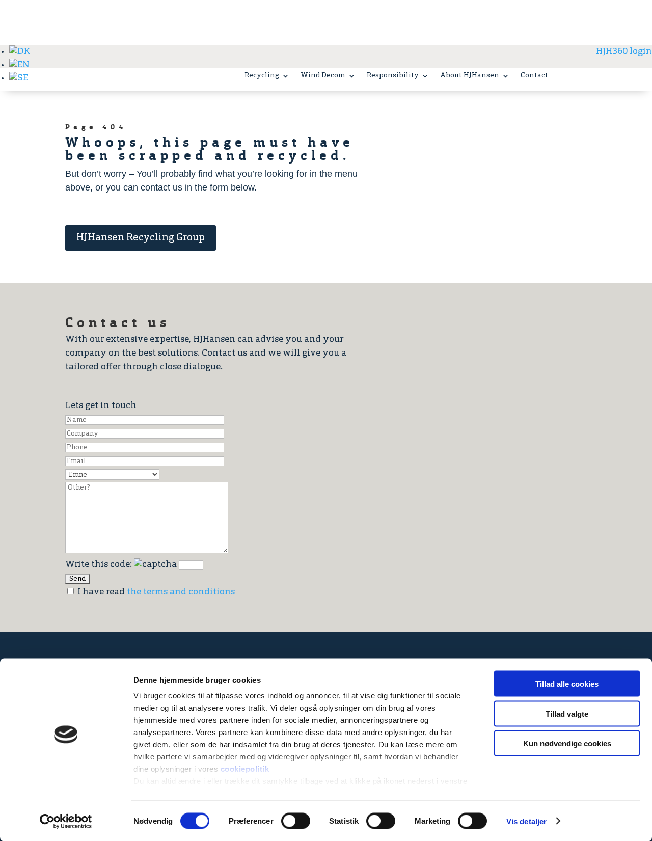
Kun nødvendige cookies (567, 743)
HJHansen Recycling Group (140, 238)
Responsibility (393, 75)
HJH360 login (624, 52)
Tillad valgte (567, 713)
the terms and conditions (181, 592)
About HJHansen (469, 75)
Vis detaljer (526, 821)
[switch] (295, 820)
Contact (534, 75)
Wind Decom (323, 75)
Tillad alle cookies (567, 684)
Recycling (261, 75)
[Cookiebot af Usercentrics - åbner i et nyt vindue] (66, 821)
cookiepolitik (245, 769)
